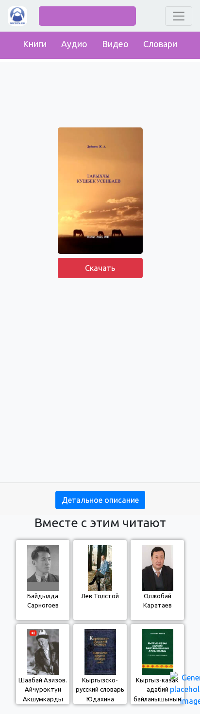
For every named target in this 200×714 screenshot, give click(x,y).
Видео (115, 44)
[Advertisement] (100, 382)
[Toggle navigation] (178, 16)
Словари (160, 44)
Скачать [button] (100, 268)
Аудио (74, 44)
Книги (35, 44)
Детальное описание (100, 500)
